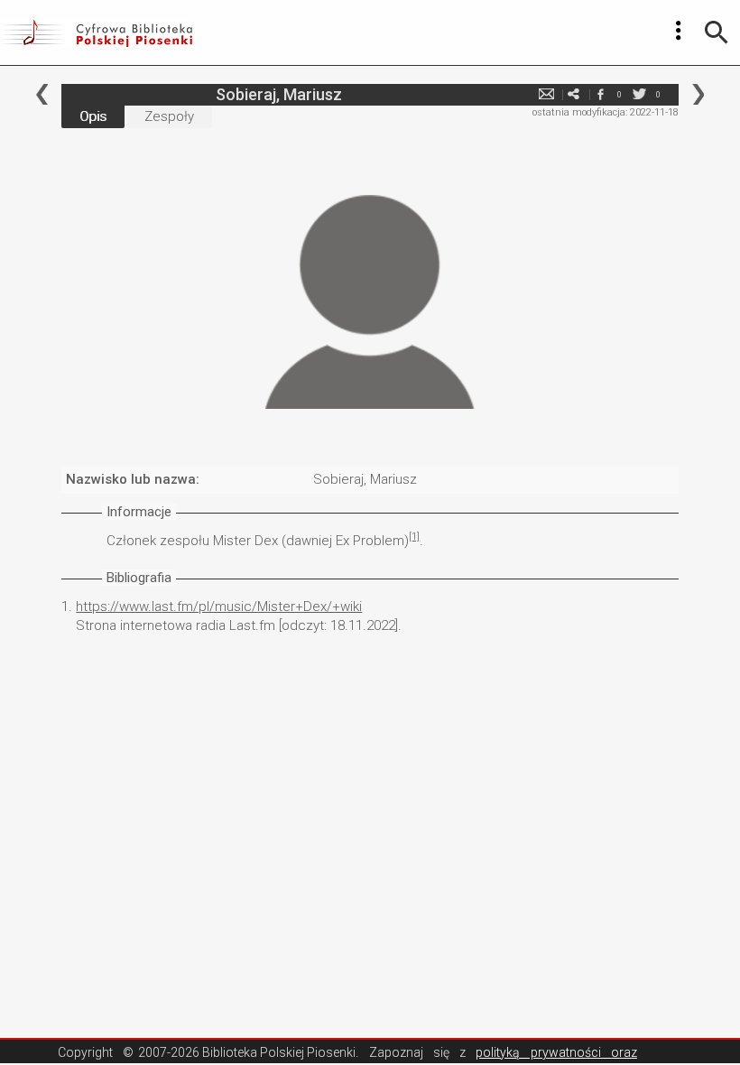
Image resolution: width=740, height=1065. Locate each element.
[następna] (698, 94)
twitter (640, 94)
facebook (601, 94)
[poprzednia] (42, 94)
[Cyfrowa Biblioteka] (96, 32)
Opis (92, 116)
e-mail (547, 94)
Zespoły (169, 116)
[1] (414, 536)
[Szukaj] (716, 32)
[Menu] (678, 30)
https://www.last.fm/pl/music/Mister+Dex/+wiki (219, 606)
